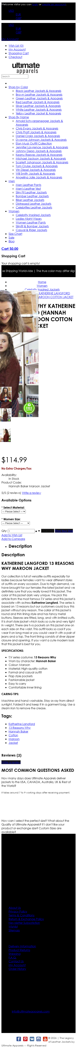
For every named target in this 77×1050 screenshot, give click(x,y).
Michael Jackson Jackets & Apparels (41, 158)
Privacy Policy (18, 911)
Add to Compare (13, 539)
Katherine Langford (22, 724)
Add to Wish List (11, 535)
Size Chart (15, 234)
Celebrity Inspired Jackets (33, 215)
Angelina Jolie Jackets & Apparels (39, 177)
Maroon (14, 739)
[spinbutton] (21, 531)
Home (42, 282)
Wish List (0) (16, 45)
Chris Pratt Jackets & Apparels (36, 132)
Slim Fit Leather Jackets (31, 192)
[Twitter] (11, 1039)
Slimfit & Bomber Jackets (32, 226)
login (35, 4)
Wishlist (13, 926)
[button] (36, 531)
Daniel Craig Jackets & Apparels (38, 136)
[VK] (31, 1039)
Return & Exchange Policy (26, 919)
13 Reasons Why (20, 728)
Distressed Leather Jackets (33, 203)
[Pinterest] (25, 1039)
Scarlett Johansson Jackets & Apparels (42, 162)
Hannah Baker (18, 731)
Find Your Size (64, 531)
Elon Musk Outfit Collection (34, 143)
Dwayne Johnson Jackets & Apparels (41, 140)
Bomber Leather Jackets (32, 196)
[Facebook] (18, 1039)
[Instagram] (38, 1039)
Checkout (15, 57)
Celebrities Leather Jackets (34, 207)
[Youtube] (45, 1039)
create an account (54, 4)
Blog (12, 241)
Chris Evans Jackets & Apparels (37, 128)
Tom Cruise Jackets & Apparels (37, 166)
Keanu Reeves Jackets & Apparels (39, 155)
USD (11, 11)
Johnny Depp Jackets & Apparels (39, 151)
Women (14, 211)
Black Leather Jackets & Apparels (38, 91)
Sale (11, 237)
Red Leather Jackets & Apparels (37, 102)
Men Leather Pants (28, 185)
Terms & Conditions (21, 915)
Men (12, 181)
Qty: (4, 531)
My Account (9, 39)
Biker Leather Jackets (30, 200)
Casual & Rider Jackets (31, 230)
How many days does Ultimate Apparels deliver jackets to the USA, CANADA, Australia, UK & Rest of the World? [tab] (36, 782)
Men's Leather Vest (28, 188)
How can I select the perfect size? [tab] (24, 820)
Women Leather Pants (31, 222)
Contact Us (16, 961)
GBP (18, 18)
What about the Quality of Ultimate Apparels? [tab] (35, 822)
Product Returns (19, 950)
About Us (15, 908)
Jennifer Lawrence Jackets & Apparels (42, 147)
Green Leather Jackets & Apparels (39, 98)
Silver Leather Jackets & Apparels (38, 106)
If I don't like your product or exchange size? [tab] (32, 826)
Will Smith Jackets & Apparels (35, 173)
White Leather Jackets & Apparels (39, 109)
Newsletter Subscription (24, 923)
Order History (17, 969)
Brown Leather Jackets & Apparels (39, 94)
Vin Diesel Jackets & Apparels (36, 170)
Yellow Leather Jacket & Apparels (38, 113)
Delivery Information (22, 946)
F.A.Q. (12, 957)
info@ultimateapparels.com (31, 1011)
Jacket (13, 743)
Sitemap (14, 930)
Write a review (31, 493)
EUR (18, 14)
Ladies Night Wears (29, 219)
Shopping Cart (19, 53)
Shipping (15, 954)
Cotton (13, 735)
